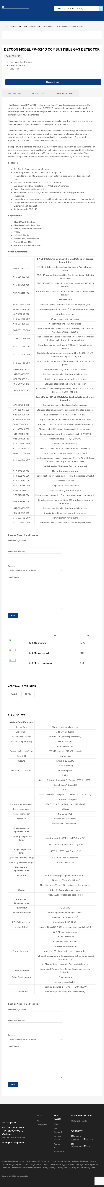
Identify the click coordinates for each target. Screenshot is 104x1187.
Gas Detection (15, 26)
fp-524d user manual (39, 653)
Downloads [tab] (39, 93)
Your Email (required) (17, 552)
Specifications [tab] (65, 93)
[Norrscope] (15, 8)
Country (11, 566)
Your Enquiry (13, 577)
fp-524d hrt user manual (40, 663)
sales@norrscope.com (13, 1142)
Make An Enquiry (53, 82)
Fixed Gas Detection (31, 26)
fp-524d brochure (37, 643)
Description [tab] (14, 93)
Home (4, 26)
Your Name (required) (17, 541)
